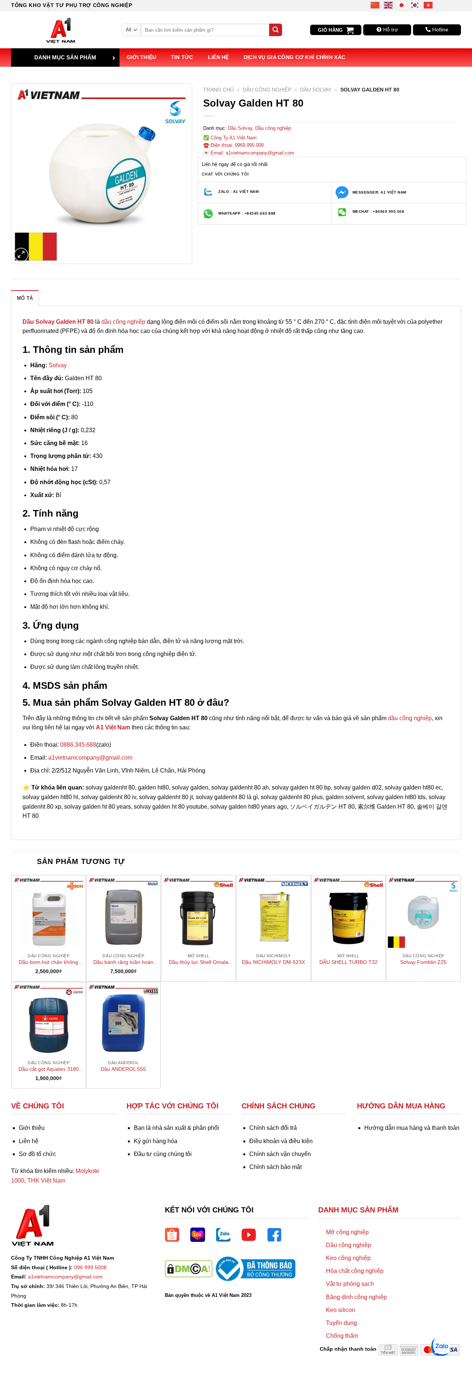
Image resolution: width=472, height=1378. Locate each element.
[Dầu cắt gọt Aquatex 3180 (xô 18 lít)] (49, 1019)
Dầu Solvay (316, 90)
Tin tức (182, 57)
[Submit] (275, 30)
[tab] (25, 298)
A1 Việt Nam (113, 727)
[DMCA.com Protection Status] (188, 1268)
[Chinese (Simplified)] (375, 4)
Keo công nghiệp (348, 1258)
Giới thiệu (141, 57)
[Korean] (415, 4)
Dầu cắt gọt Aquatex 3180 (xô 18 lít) (48, 1069)
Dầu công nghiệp (267, 90)
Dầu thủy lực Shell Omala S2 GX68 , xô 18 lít (198, 962)
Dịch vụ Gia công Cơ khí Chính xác (295, 57)
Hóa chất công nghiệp (355, 1271)
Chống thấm (342, 1336)
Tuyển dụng (341, 1323)
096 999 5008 (90, 1267)
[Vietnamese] (428, 4)
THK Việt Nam (46, 1180)
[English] (388, 4)
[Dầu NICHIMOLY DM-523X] (273, 912)
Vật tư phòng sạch (350, 1284)
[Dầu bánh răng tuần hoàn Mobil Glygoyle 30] (123, 912)
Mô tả (25, 298)
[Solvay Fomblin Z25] (423, 912)
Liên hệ (218, 57)
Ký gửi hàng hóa (155, 1141)
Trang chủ (218, 90)
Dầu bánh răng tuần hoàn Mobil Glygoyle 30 (123, 962)
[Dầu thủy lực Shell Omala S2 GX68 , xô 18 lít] (198, 912)
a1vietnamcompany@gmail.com (90, 757)
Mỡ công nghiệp (347, 1232)
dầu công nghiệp (123, 322)
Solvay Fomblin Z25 (423, 962)
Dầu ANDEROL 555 (123, 1069)
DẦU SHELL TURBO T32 (348, 962)
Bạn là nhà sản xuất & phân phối (176, 1128)
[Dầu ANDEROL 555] (123, 1019)
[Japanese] (402, 4)
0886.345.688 (78, 745)
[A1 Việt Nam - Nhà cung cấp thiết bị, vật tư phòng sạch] (61, 29)
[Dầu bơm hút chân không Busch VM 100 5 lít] (49, 912)
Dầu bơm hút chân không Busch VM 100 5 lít (48, 962)
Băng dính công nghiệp (356, 1297)
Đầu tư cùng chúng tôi (163, 1154)
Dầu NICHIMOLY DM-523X (273, 962)
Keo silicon (340, 1310)
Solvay (58, 365)
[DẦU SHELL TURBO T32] (348, 912)
